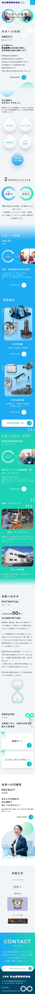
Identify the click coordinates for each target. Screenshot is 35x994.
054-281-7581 (8, 983)
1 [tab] (15, 21)
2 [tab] (17, 21)
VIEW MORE (15, 77)
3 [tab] (19, 21)
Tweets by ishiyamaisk (17, 879)
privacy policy (5, 987)
